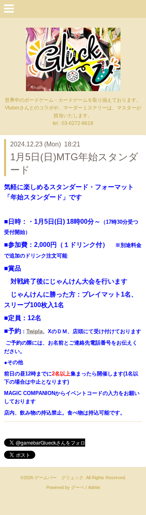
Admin (94, 487)
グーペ (77, 487)
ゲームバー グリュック (59, 477)
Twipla (34, 331)
